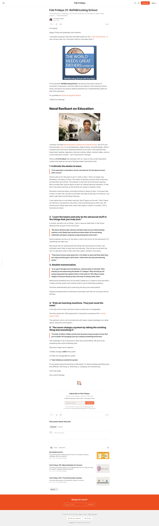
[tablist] (56, 427)
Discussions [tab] (62, 447)
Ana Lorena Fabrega (58, 18)
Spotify (64, 95)
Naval (63, 147)
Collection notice (92, 514)
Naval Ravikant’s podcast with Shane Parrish (80, 145)
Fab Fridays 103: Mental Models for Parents (65, 465)
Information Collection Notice (79, 408)
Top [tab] (51, 447)
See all (53, 489)
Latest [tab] (55, 447)
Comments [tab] (53, 427)
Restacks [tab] (60, 427)
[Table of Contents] (2, 263)
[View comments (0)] (56, 24)
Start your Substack (75, 518)
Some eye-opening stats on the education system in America (66, 480)
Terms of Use (87, 406)
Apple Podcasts (75, 95)
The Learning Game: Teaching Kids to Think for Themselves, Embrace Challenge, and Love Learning (69, 455)
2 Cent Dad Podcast (97, 37)
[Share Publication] (138, 3)
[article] (79, 456)
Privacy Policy (92, 408)
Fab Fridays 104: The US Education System (65, 478)
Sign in (154, 3)
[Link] (47, 108)
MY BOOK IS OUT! (56, 452)
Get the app (87, 518)
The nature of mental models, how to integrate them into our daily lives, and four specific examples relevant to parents (71, 468)
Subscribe (145, 3)
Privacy (80, 514)
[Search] (135, 3)
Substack (71, 522)
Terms (85, 514)
